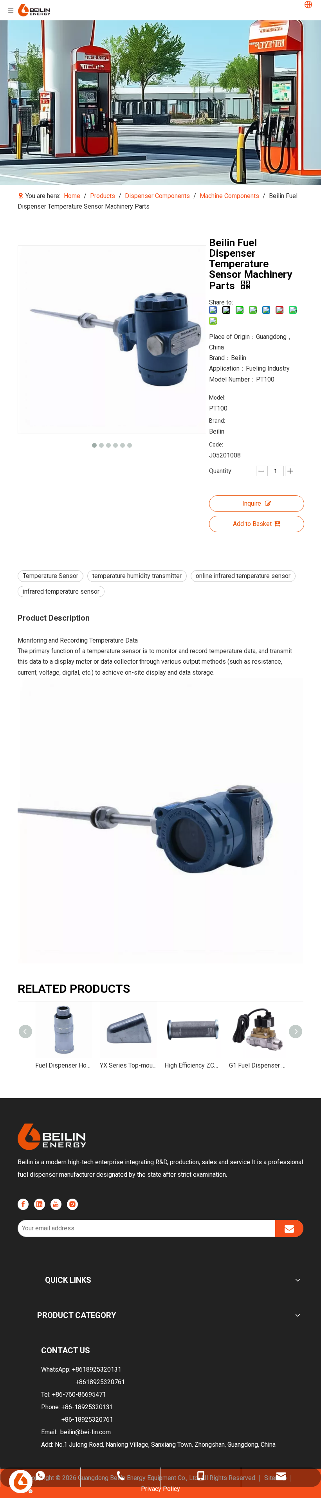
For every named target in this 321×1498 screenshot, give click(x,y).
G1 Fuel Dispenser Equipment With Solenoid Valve (257, 1065)
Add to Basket (252, 524)
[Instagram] (72, 1204)
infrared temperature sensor (61, 591)
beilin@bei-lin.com (85, 1432)
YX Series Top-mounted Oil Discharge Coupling (128, 1065)
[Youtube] (55, 1204)
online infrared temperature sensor (243, 576)
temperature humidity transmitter (137, 576)
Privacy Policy (160, 1489)
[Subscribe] (289, 1228)
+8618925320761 (100, 1382)
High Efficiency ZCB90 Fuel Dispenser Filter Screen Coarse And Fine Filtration (192, 1065)
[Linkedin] (39, 1204)
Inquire (251, 503)
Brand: (217, 421)
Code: (216, 444)
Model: (217, 397)
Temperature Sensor (50, 576)
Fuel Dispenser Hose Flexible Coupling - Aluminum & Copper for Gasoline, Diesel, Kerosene (63, 1065)
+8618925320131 (96, 1369)
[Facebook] (23, 1204)
